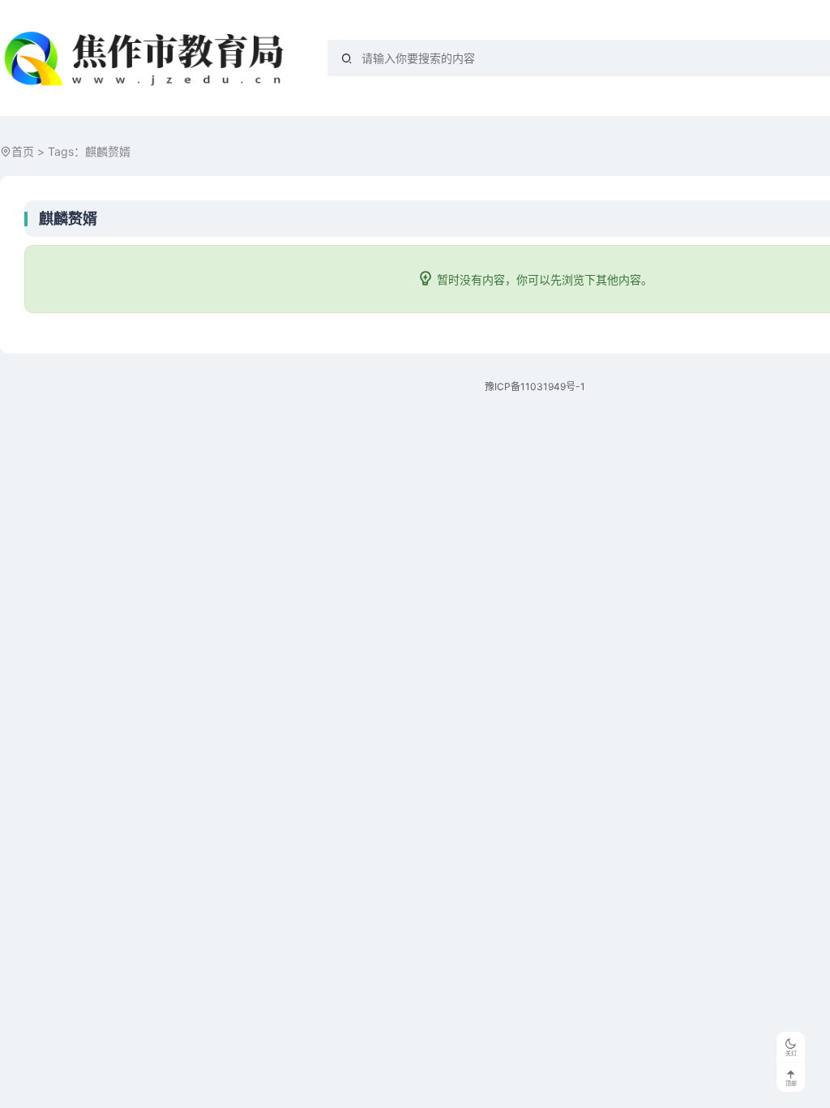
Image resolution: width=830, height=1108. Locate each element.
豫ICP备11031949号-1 (535, 386)
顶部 (791, 1083)
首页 (22, 151)
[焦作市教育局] (147, 58)
